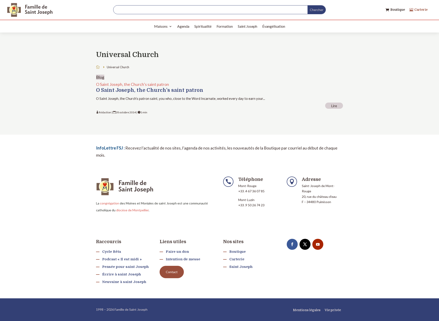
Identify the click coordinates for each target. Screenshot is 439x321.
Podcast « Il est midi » (122, 259)
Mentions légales (307, 310)
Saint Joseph (247, 26)
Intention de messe (183, 259)
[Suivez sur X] (305, 244)
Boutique (397, 9)
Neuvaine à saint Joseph (124, 282)
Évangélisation (273, 26)
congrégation (109, 203)
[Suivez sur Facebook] (292, 244)
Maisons (161, 26)
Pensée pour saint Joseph (125, 267)
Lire (334, 106)
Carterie (421, 9)
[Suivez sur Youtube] (317, 244)
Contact (172, 272)
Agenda (183, 26)
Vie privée (333, 310)
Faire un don (177, 252)
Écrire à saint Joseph (121, 274)
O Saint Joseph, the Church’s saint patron (132, 84)
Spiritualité (202, 26)
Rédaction (105, 112)
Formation (225, 26)
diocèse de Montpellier (132, 210)
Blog (100, 77)
